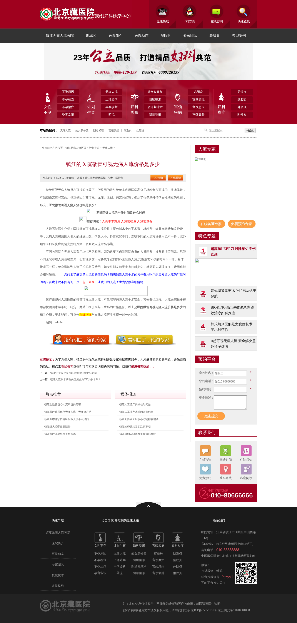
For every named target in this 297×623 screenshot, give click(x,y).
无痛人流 (111, 92)
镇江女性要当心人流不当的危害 (62, 404)
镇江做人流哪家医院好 (57, 426)
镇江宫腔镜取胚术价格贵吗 (60, 434)
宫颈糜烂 (198, 99)
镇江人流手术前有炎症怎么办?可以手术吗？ (75, 379)
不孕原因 (68, 92)
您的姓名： (206, 372)
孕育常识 (68, 114)
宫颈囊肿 (198, 114)
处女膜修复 (155, 92)
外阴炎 (242, 107)
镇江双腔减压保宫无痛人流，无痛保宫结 (67, 411)
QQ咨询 (158, 177)
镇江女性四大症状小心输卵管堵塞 (139, 419)
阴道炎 (242, 92)
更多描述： (206, 397)
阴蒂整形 (155, 114)
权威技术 (58, 575)
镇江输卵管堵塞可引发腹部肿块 (137, 434)
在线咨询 (217, 21)
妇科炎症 (221, 110)
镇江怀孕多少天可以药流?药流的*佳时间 (73, 372)
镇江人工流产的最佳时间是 (135, 404)
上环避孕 (111, 99)
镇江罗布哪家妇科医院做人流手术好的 (66, 419)
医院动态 (141, 35)
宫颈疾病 (178, 110)
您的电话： (206, 381)
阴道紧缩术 (155, 107)
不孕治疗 (68, 107)
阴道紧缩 (98, 130)
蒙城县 (214, 35)
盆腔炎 (242, 99)
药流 (111, 114)
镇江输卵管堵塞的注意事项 (135, 426)
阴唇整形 (155, 99)
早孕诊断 (111, 107)
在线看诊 (175, 177)
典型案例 (239, 35)
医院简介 (115, 35)
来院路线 (58, 586)
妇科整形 (134, 110)
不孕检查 (68, 99)
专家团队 (190, 35)
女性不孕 (48, 110)
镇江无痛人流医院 (60, 35)
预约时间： (206, 389)
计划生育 (91, 110)
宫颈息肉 (198, 107)
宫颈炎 (198, 92)
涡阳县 (166, 35)
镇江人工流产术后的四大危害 (136, 411)
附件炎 (242, 114)
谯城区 (91, 35)
